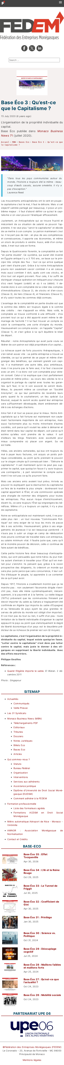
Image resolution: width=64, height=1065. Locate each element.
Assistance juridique (25, 786)
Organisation (21, 772)
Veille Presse (21, 708)
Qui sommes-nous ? (18, 759)
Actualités (12, 699)
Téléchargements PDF (26, 723)
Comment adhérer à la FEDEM (30, 798)
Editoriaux (19, 727)
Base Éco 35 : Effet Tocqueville (36, 856)
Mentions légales (32, 1060)
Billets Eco (19, 745)
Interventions (21, 777)
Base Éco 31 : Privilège (38, 917)
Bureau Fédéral (22, 768)
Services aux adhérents (27, 781)
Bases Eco (19, 749)
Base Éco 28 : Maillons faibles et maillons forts (42, 966)
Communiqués (22, 703)
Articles (18, 754)
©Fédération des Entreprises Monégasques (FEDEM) (32, 1047)
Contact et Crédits (17, 839)
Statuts (18, 764)
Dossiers (18, 736)
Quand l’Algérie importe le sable (25, 671)
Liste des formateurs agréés (29, 808)
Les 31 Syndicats (16, 713)
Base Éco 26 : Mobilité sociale (42, 995)
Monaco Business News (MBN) (24, 718)
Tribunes (18, 732)
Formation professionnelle (21, 803)
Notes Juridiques (23, 740)
